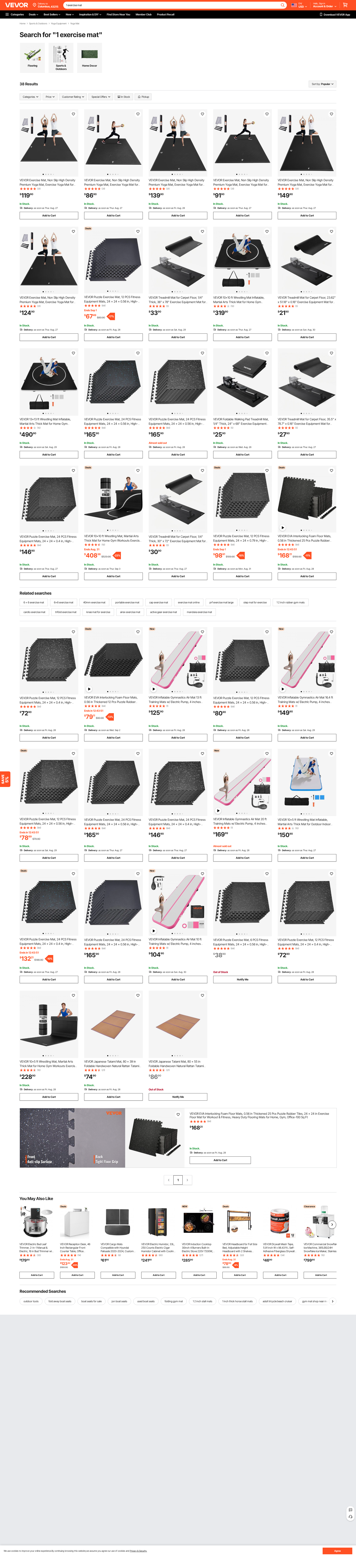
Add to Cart (49, 215)
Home (22, 23)
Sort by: (316, 84)
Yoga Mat (74, 23)
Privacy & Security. (138, 1550)
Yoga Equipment (59, 23)
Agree (337, 1550)
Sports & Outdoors (38, 23)
